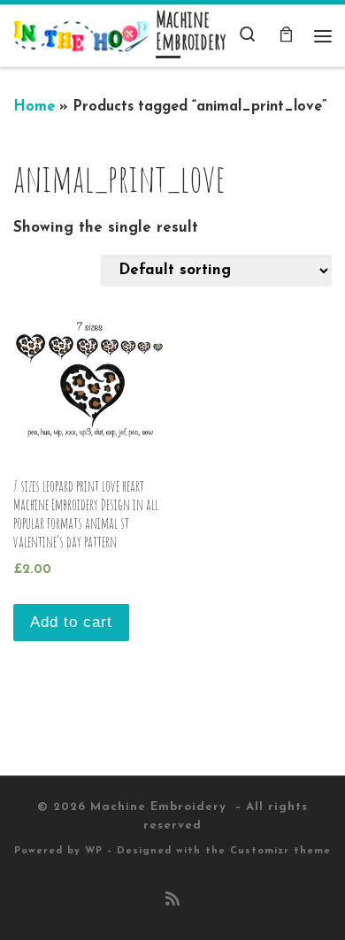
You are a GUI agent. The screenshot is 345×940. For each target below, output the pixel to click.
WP (94, 851)
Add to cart (71, 622)
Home (34, 107)
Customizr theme (280, 851)
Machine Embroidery (160, 807)
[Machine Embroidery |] (81, 35)
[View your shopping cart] (285, 35)
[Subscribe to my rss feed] (172, 901)
